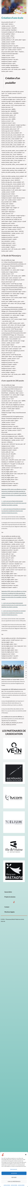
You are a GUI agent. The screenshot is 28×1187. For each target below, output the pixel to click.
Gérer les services (13, 1169)
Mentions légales (9, 912)
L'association (8, 892)
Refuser (14, 1177)
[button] (26, 1154)
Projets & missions (9, 897)
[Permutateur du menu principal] (25, 3)
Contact (6, 907)
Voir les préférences (14, 1181)
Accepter (14, 1173)
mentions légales (7, 1185)
